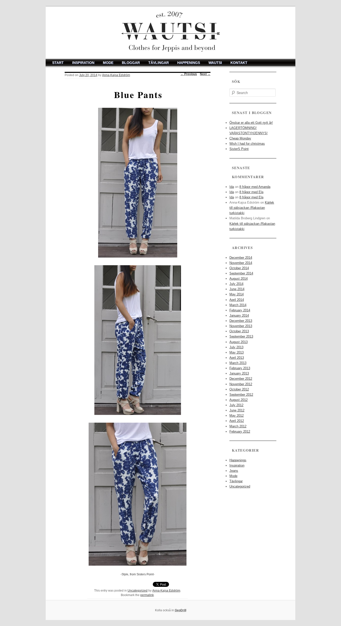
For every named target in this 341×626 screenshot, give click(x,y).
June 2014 (236, 289)
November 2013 (240, 326)
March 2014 (237, 305)
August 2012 (238, 400)
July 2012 (236, 405)
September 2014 (241, 273)
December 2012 (240, 378)
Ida (231, 187)
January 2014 (239, 315)
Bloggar (131, 63)
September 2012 (241, 394)
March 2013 (237, 363)
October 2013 (239, 331)
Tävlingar (158, 63)
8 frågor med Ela (251, 192)
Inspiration (83, 63)
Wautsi (215, 63)
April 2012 (236, 421)
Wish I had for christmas (247, 143)
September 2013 (241, 336)
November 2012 (240, 384)
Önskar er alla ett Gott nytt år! (251, 123)
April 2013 (236, 358)
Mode (108, 63)
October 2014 (239, 268)
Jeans (233, 471)
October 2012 (239, 389)
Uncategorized (138, 590)
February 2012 (239, 431)
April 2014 (236, 300)
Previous (188, 74)
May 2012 (236, 415)
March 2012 (237, 426)
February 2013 (239, 368)
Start (58, 63)
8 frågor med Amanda (254, 187)
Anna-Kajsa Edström (116, 75)
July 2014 (236, 284)
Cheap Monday (240, 138)
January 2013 (239, 373)
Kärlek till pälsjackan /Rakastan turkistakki (251, 208)
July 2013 (236, 347)
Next (205, 74)
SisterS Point (239, 149)
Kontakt (238, 63)
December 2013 (240, 321)
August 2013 (238, 342)
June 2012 (236, 410)
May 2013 (236, 352)
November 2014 (240, 263)
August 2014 (238, 278)
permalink (147, 595)
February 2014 (239, 310)
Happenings (188, 63)
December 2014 (240, 257)
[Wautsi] (170, 32)
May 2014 (236, 294)
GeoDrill (180, 610)
